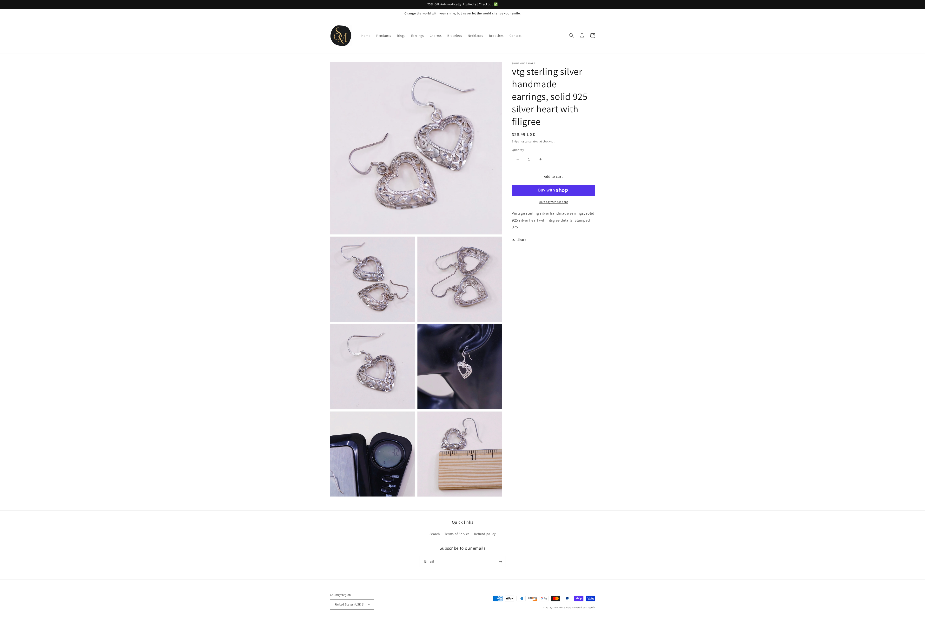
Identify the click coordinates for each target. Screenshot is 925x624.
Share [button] (521, 239)
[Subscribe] (500, 561)
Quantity (518, 150)
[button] (571, 35)
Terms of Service (457, 534)
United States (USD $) (349, 604)
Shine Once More (561, 607)
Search (434, 534)
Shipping (518, 141)
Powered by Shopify (583, 607)
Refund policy (485, 534)
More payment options (553, 202)
